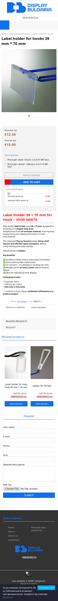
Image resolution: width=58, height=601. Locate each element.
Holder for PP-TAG (42, 385)
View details (16, 403)
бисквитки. (8, 597)
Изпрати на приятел (15, 307)
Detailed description (14, 464)
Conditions (13, 539)
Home (4, 34)
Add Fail (7, 484)
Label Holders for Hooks (43, 34)
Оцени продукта (38, 307)
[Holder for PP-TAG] (42, 362)
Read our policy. (29, 583)
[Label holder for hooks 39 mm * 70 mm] (29, 80)
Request (11, 327)
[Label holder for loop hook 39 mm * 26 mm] (16, 362)
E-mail (6, 436)
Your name (8, 427)
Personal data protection (38, 529)
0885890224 (30, 17)
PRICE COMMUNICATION (19, 34)
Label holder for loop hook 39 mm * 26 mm (16, 386)
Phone (6, 445)
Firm (5, 455)
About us (13, 535)
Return (11, 531)
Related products (16, 321)
